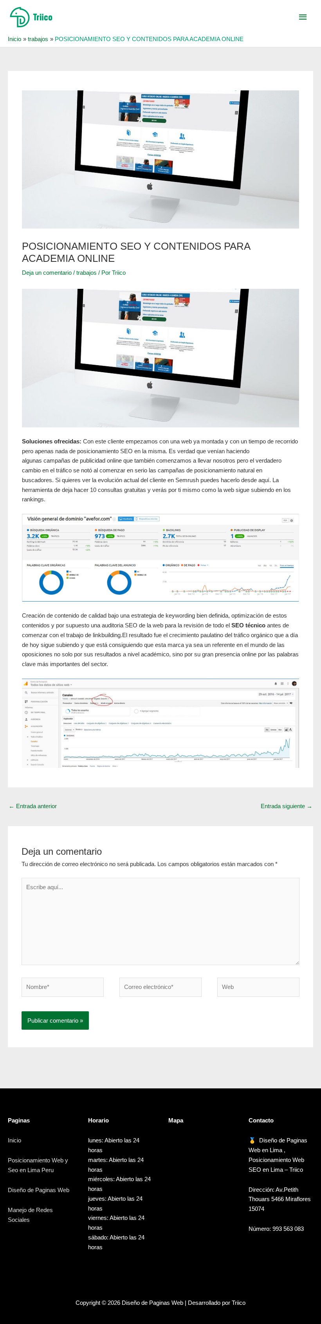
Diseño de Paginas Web (38, 1190)
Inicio (14, 1140)
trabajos (86, 272)
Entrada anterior (33, 806)
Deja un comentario (47, 272)
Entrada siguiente (286, 806)
